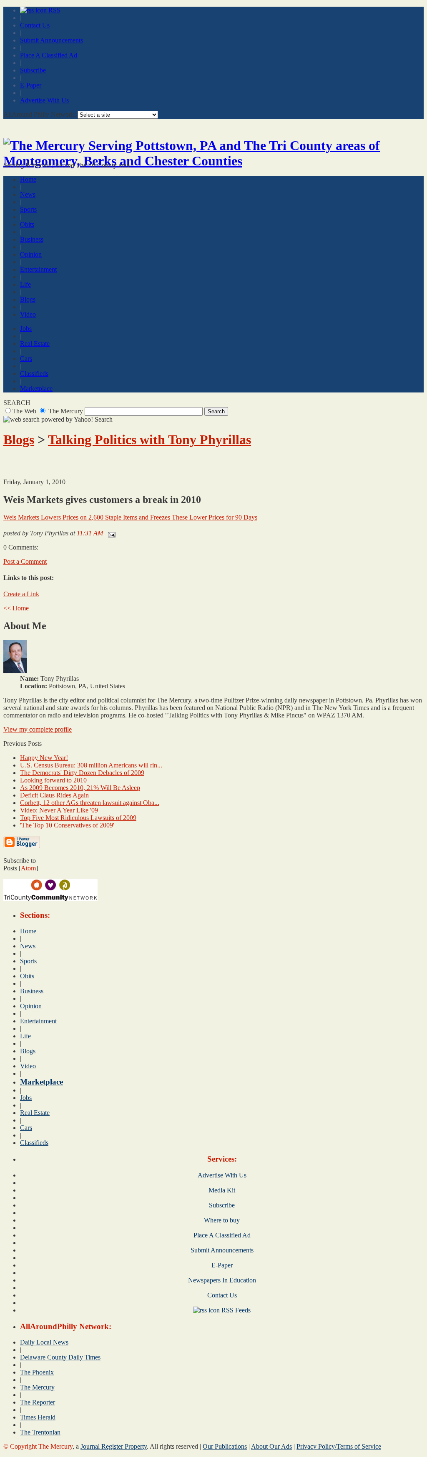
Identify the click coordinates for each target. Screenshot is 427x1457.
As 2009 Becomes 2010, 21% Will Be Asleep (80, 787)
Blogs (27, 299)
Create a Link (21, 593)
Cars (26, 358)
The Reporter (37, 1402)
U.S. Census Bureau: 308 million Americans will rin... (91, 765)
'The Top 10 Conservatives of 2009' (67, 825)
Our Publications (225, 1446)
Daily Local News (44, 1342)
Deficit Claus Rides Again (54, 795)
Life (25, 284)
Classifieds (34, 373)
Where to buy (222, 1220)
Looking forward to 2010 (53, 780)
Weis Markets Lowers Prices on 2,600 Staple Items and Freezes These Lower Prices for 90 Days (130, 517)
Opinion (31, 254)
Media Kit (221, 1190)
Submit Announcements (51, 40)
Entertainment (38, 269)
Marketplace (36, 388)
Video (28, 314)
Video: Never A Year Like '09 (59, 810)
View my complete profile (37, 729)
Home (28, 179)
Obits (27, 224)
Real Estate (35, 343)
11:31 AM (91, 533)
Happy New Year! (44, 757)
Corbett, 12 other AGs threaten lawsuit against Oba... (89, 802)
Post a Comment (25, 561)
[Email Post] (110, 533)
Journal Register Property (113, 1446)
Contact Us (35, 25)
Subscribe (33, 70)
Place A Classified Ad (48, 55)
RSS (53, 10)
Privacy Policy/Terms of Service (338, 1446)
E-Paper (30, 85)
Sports (28, 209)
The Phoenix (37, 1372)
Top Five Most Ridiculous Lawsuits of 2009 (78, 817)
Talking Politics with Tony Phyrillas (149, 439)
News (27, 194)
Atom (28, 868)
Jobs (26, 328)
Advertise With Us (44, 100)
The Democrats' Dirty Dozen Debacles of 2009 (82, 772)
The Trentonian (40, 1432)
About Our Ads (271, 1446)
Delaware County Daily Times (60, 1357)
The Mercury (37, 1387)
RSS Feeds (235, 1310)
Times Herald (37, 1417)
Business (31, 239)
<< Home (16, 608)
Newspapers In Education (222, 1280)
